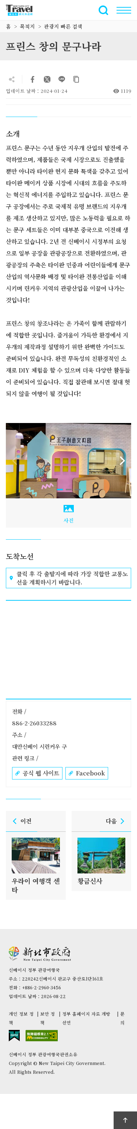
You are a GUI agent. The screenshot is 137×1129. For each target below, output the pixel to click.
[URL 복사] (76, 79)
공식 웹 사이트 (41, 773)
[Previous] (14, 460)
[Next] (122, 460)
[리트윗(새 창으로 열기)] (47, 79)
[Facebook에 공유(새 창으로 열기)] (32, 79)
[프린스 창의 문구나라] (68, 460)
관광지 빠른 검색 (63, 26)
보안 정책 (47, 1018)
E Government (14, 1035)
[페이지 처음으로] (125, 1120)
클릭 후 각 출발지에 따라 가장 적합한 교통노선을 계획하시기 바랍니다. (72, 578)
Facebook (90, 773)
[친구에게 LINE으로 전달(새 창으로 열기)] (61, 79)
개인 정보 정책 (21, 1018)
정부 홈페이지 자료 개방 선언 (86, 1018)
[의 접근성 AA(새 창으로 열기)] (42, 1035)
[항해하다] (124, 10)
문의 (122, 1018)
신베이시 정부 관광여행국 (23, 10)
